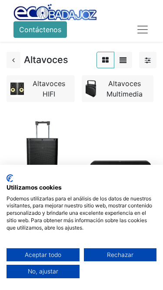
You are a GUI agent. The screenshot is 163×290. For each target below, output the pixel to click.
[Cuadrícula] (105, 60)
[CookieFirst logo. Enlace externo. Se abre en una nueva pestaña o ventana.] (10, 178)
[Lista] (123, 60)
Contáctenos (40, 29)
